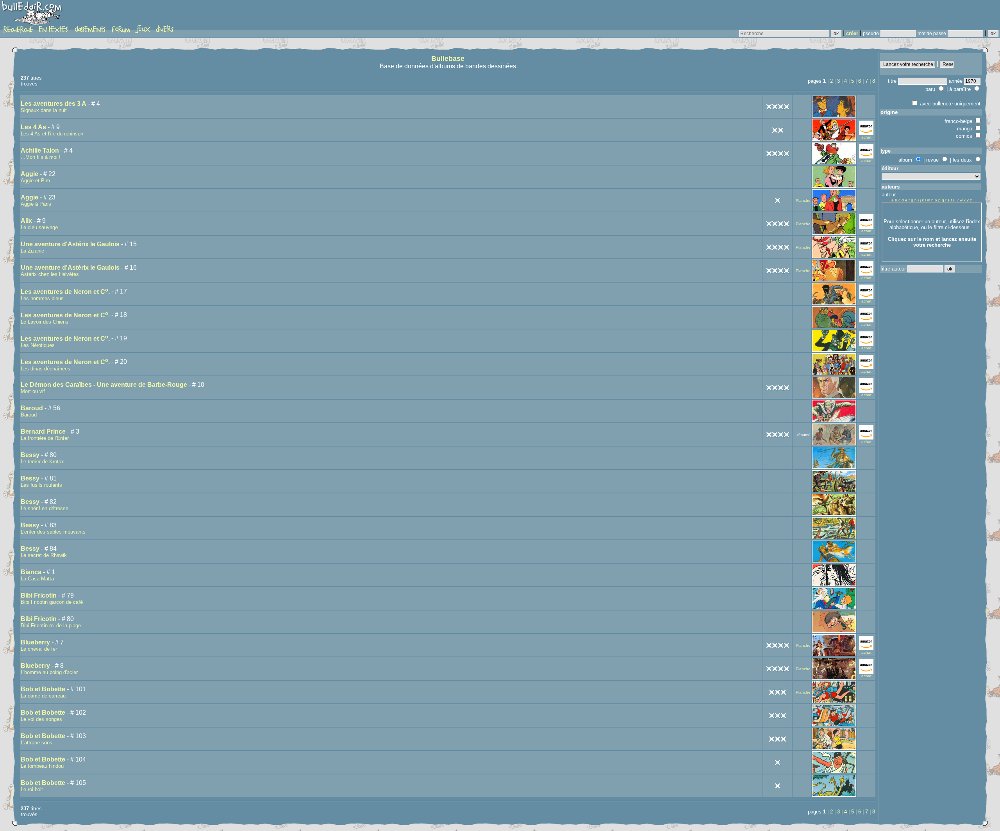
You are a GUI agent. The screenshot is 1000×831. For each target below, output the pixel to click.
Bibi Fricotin (39, 595)
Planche (803, 200)
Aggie (29, 174)
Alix (26, 220)
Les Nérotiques (38, 345)
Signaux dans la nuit (44, 110)
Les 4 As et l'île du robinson (52, 134)
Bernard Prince (43, 431)
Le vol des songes (41, 719)
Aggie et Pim (35, 180)
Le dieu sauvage (39, 227)
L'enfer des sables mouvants (53, 532)
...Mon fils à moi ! (41, 157)
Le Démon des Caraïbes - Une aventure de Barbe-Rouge (104, 384)
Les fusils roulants (41, 485)
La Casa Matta (37, 579)
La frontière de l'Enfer (45, 438)
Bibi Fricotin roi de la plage (51, 625)
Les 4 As (33, 127)
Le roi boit (32, 789)
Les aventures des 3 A (53, 103)
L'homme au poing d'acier (49, 672)
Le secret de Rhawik (44, 555)
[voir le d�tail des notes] (777, 106)
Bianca (31, 572)
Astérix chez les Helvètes (50, 274)
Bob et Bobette (43, 689)
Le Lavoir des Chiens (44, 322)
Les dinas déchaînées (45, 369)
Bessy (30, 455)
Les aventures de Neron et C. (65, 291)
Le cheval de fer (39, 649)
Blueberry (35, 642)
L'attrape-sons (36, 743)
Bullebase (447, 58)
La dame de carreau (43, 696)
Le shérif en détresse (44, 508)
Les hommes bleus (42, 298)
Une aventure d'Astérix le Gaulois (70, 244)
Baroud (32, 408)
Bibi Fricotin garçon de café (52, 602)
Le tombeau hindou (42, 766)
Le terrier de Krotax (42, 461)
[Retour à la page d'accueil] (33, 14)
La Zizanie (32, 251)
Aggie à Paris (36, 204)
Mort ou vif (33, 391)
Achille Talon (40, 150)
